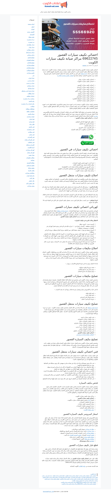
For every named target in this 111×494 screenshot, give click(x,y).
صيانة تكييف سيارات (89, 480)
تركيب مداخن (30, 55)
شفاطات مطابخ (30, 109)
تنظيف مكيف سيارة (55, 479)
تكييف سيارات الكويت (64, 479)
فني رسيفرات (30, 129)
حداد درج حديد (30, 83)
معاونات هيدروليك (89, 439)
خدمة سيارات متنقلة (62, 211)
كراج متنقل (84, 73)
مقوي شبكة (31, 168)
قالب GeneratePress (48, 491)
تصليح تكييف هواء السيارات (64, 477)
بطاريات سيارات (89, 429)
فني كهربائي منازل (29, 139)
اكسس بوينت (30, 32)
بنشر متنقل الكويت (89, 410)
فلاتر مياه (31, 124)
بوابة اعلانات (82, 466)
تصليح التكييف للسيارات (86, 477)
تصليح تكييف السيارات (76, 477)
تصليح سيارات (90, 433)
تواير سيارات (90, 431)
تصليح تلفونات (30, 60)
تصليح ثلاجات (30, 62)
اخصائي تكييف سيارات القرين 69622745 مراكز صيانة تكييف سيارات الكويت (79, 483)
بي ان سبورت (30, 39)
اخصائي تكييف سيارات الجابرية (65, 75)
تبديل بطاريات (30, 44)
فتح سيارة (31, 121)
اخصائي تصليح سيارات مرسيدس (85, 334)
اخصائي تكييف (93, 475)
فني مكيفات (31, 142)
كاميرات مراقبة (30, 145)
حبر (33, 75)
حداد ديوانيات (30, 86)
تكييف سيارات (73, 479)
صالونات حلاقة (30, 111)
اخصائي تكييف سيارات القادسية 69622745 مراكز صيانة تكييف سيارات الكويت (78, 482)
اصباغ (32, 29)
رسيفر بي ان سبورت (28, 98)
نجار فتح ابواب (30, 175)
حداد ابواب (31, 78)
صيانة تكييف (31, 114)
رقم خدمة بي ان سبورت (27, 104)
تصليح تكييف (31, 57)
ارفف (32, 26)
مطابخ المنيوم (30, 163)
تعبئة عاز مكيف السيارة (89, 479)
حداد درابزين (30, 80)
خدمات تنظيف (30, 96)
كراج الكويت (93, 474)
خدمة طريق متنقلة (93, 307)
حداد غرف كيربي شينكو (28, 91)
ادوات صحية (31, 24)
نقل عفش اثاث (30, 183)
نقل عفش (31, 181)
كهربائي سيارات (30, 150)
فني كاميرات (31, 137)
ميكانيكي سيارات (29, 173)
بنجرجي (96, 116)
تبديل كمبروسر (48, 475)
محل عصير (31, 155)
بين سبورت (31, 42)
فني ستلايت (31, 132)
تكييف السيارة (80, 479)
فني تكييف (31, 127)
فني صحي (31, 134)
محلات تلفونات (30, 157)
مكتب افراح (31, 170)
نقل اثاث (32, 178)
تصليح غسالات (30, 70)
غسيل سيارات (30, 116)
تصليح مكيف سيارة (89, 437)
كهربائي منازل (30, 152)
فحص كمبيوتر (90, 435)
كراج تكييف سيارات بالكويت (78, 480)
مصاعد (32, 160)
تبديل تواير (31, 47)
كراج (89, 400)
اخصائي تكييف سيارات (84, 475)
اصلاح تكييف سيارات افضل (59, 475)
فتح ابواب (31, 119)
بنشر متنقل (31, 37)
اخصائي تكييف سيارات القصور (72, 475)
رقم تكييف (31, 101)
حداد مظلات (31, 93)
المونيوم (32, 34)
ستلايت (32, 106)
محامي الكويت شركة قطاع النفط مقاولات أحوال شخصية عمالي (55, 12)
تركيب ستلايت (30, 50)
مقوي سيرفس (30, 165)
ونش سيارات (30, 186)
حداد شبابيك (31, 88)
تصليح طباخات (30, 68)
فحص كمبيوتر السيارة (75, 435)
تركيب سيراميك (30, 52)
